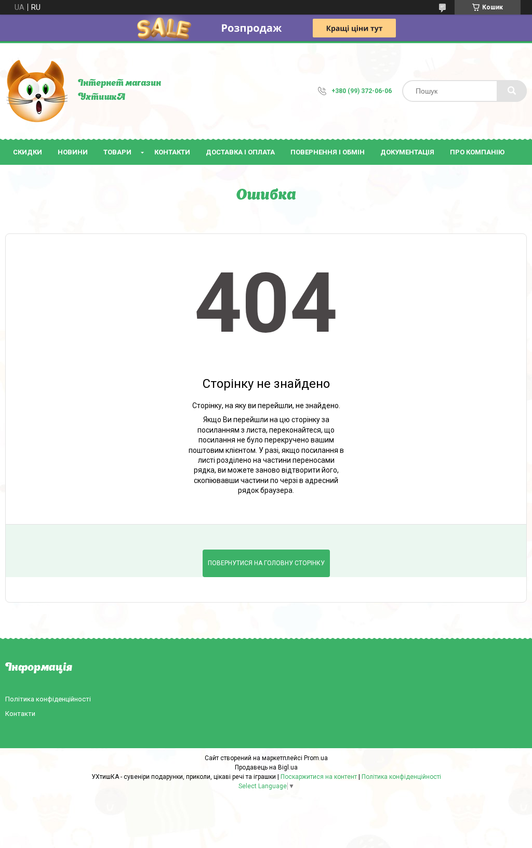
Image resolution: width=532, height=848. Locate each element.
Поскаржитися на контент (319, 776)
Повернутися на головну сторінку (266, 563)
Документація (407, 152)
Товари (117, 152)
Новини (73, 152)
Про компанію (477, 152)
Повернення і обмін (327, 152)
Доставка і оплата (240, 152)
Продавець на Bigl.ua (266, 767)
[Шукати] (512, 91)
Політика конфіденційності (48, 699)
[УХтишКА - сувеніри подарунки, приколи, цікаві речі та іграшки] (36, 91)
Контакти (172, 152)
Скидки (27, 152)
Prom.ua (316, 758)
